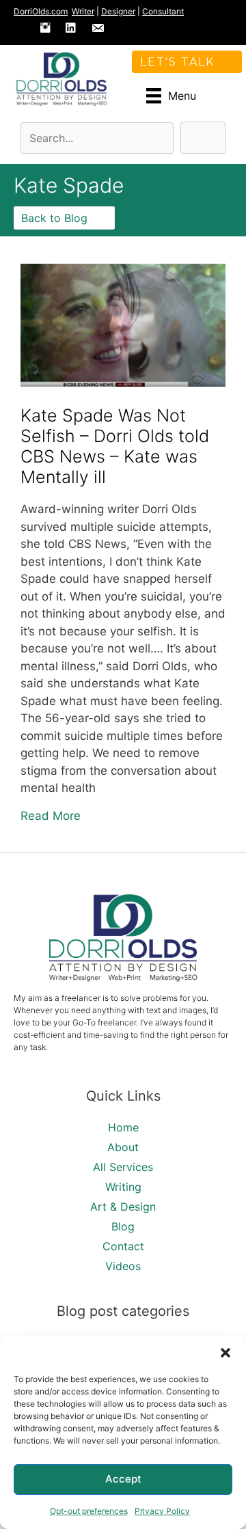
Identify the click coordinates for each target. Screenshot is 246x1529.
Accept (123, 1478)
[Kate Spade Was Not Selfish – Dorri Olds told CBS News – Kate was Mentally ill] (123, 382)
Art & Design (123, 1206)
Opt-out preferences (89, 1511)
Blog (123, 1226)
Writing (123, 1187)
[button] (225, 1353)
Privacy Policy (162, 1511)
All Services (123, 1167)
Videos (123, 1266)
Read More (50, 815)
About (123, 1147)
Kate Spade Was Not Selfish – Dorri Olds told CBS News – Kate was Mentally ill (114, 446)
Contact (123, 1246)
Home (123, 1127)
